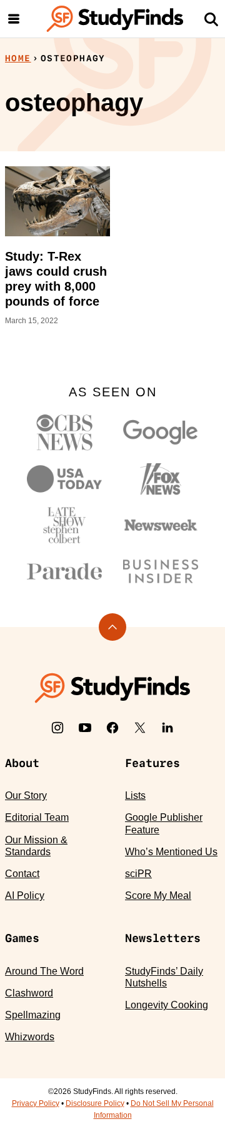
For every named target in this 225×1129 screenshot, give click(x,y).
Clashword (29, 993)
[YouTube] (85, 727)
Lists (135, 795)
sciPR (138, 873)
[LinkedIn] (167, 727)
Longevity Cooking (166, 1005)
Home (18, 58)
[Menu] (14, 19)
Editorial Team (37, 817)
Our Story (26, 795)
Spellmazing (33, 1015)
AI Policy (24, 895)
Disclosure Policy (95, 1103)
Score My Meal (158, 895)
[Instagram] (57, 727)
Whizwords (29, 1036)
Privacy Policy (35, 1103)
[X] (140, 727)
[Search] (211, 19)
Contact (22, 873)
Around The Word (44, 971)
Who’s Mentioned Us (171, 851)
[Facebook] (112, 727)
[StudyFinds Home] (115, 19)
